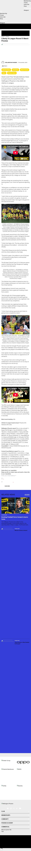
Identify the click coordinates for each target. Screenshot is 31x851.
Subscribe (7, 486)
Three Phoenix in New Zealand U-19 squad (22, 643)
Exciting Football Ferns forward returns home (14, 518)
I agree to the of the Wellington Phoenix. (16, 478)
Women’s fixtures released (21, 530)
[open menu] (1, 12)
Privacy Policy (13, 477)
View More (27, 494)
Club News (15, 69)
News (7, 36)
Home (2, 36)
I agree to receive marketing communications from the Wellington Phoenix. (16, 481)
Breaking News (6, 69)
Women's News (12, 73)
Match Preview (24, 69)
